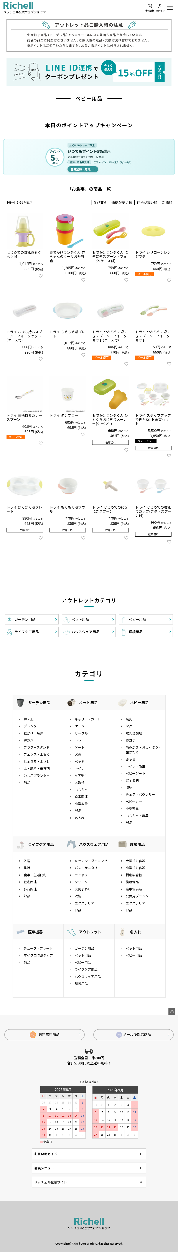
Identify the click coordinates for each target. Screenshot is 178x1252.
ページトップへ (171, 1011)
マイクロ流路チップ (38, 955)
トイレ (79, 768)
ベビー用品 (139, 702)
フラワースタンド (36, 747)
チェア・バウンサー (140, 794)
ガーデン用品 (39, 702)
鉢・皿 (28, 719)
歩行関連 (30, 889)
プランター (32, 726)
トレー (79, 740)
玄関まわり (83, 889)
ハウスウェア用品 (94, 844)
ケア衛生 (81, 775)
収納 (129, 787)
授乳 (129, 719)
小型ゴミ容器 (135, 867)
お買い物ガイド (45, 1154)
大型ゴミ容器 (135, 860)
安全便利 (132, 780)
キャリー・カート (88, 719)
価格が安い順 (121, 202)
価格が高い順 (147, 202)
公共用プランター (37, 775)
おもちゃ (81, 789)
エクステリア (84, 903)
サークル (81, 733)
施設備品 (132, 882)
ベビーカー (134, 801)
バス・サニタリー (88, 867)
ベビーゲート (135, 773)
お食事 (130, 740)
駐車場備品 (134, 889)
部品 (27, 782)
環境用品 (137, 844)
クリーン (81, 882)
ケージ (79, 726)
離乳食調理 (134, 733)
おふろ (130, 759)
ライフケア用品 (41, 844)
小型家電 (81, 803)
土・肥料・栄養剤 (37, 768)
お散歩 (79, 782)
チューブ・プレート (38, 948)
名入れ (79, 817)
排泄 (27, 867)
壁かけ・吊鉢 (33, 733)
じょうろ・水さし (37, 761)
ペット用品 (88, 702)
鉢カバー (30, 740)
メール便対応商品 (137, 1034)
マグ (129, 726)
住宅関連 (30, 882)
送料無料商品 (45, 1034)
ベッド (79, 761)
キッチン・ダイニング (91, 860)
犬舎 (78, 754)
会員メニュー (44, 1168)
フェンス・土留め (37, 754)
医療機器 (35, 931)
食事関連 (81, 796)
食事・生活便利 (35, 875)
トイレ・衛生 (135, 766)
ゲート (79, 747)
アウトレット (90, 931)
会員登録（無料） (83, 169)
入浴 (27, 860)
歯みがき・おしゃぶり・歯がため (144, 749)
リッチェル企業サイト (50, 1182)
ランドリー (83, 875)
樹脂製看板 (134, 875)
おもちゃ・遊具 (137, 815)
